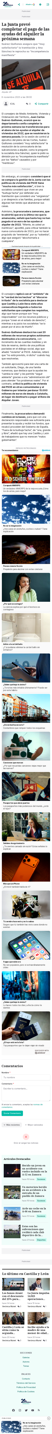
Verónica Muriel (9, 1306)
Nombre (6, 1072)
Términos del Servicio (26, 1383)
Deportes (42, 1240)
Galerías (26, 1357)
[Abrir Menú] (48, 4)
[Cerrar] (48, 1418)
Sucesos (41, 1179)
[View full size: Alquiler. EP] (26, 74)
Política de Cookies (26, 1391)
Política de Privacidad (26, 1387)
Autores (26, 1362)
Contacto (26, 1379)
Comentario (8, 1084)
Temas (26, 1366)
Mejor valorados (35, 1125)
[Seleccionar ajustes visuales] (40, 4)
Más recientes (13, 1125)
